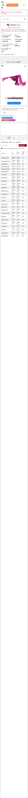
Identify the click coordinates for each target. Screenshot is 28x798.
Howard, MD (4, 174)
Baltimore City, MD (5, 168)
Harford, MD (4, 180)
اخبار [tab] (19, 137)
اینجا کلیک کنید (5, 148)
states (13, 12)
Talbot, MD (3, 216)
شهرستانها (3, 153)
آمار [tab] (9, 137)
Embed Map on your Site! (14, 103)
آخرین (18, 142)
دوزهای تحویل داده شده (23, 153)
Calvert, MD (3, 197)
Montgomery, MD (5, 157)
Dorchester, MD (4, 219)
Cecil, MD (3, 200)
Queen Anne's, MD (5, 213)
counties (4, 13)
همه (10, 142)
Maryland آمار (15, 25)
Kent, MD (3, 229)
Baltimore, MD (4, 164)
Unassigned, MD (4, 171)
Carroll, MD (3, 184)
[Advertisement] (14, 129)
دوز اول (12, 153)
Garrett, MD (3, 226)
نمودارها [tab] (14, 137)
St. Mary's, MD (4, 194)
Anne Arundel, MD (5, 166)
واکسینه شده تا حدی (13, 62)
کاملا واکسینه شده (18, 153)
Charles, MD (4, 187)
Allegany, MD (4, 206)
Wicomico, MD (4, 204)
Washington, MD (4, 190)
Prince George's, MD (5, 161)
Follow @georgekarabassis (9, 120)
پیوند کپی (4, 112)
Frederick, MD (4, 177)
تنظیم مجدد (22, 145)
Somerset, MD (4, 232)
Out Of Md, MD (4, 235)
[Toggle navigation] (2, 8)
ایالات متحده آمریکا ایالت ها (14, 29)
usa (10, 12)
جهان (14, 58)
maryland (18, 12)
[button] (3, 5)
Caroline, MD (4, 223)
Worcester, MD (4, 209)
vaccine (6, 12)
